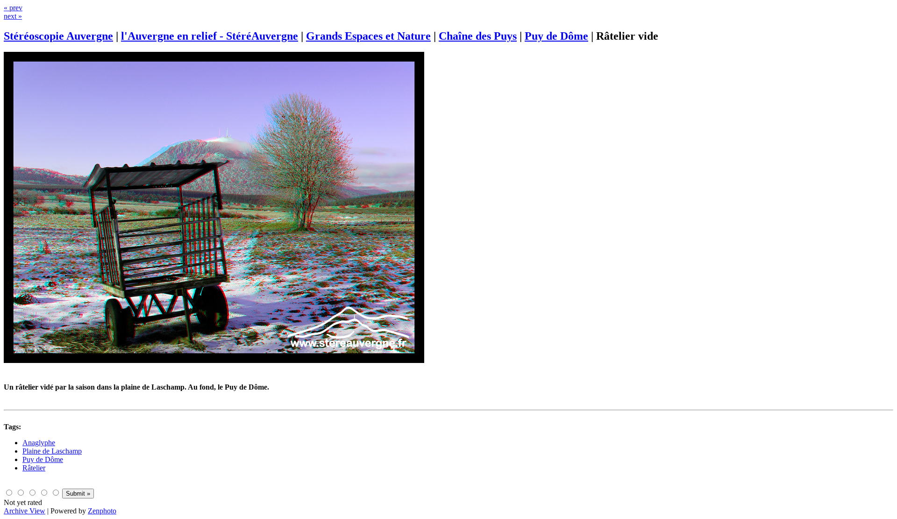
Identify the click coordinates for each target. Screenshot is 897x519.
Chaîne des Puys (478, 36)
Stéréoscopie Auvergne (58, 36)
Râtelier (33, 468)
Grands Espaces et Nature (368, 36)
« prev (13, 8)
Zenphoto (102, 511)
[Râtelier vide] (214, 360)
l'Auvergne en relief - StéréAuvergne (209, 36)
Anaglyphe (38, 443)
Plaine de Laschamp (52, 451)
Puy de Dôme (556, 36)
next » (13, 16)
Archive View (24, 511)
